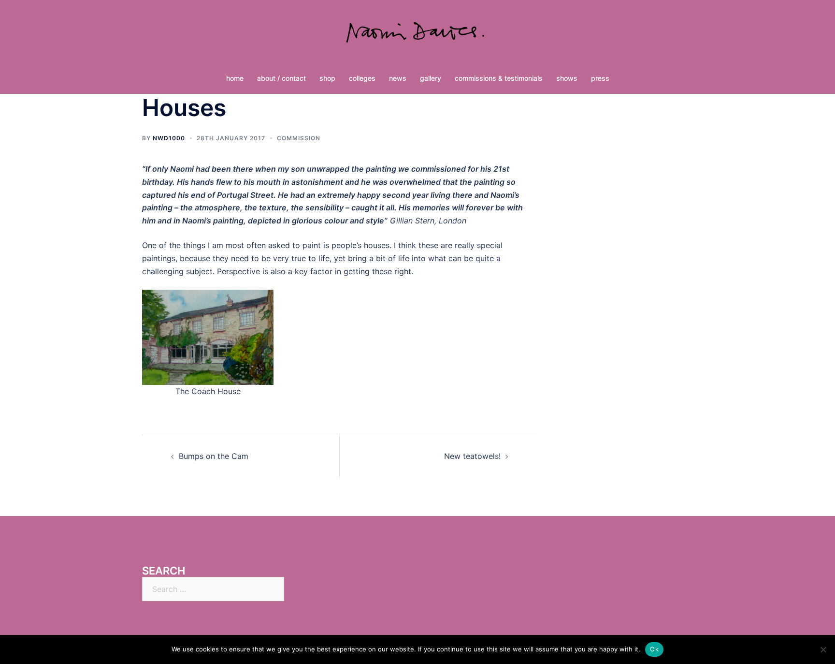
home (235, 78)
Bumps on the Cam (213, 456)
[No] (823, 649)
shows (566, 78)
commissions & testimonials (499, 78)
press (600, 78)
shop (327, 78)
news (397, 78)
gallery (430, 78)
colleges (362, 78)
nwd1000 (169, 138)
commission (298, 138)
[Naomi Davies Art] (417, 37)
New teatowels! (472, 456)
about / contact (281, 78)
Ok (654, 649)
